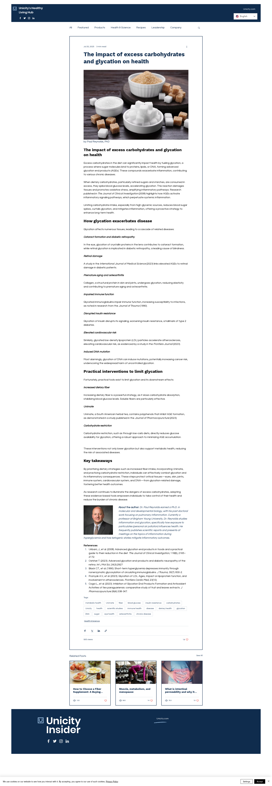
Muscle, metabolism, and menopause (134, 690)
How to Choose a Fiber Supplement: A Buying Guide (87, 690)
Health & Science (121, 27)
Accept (260, 781)
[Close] (268, 781)
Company (175, 27)
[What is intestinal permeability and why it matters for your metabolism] (182, 672)
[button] (199, 27)
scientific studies (115, 608)
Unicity (88, 608)
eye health (109, 614)
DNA (87, 614)
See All (199, 656)
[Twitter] (24, 18)
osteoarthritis (125, 614)
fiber (121, 603)
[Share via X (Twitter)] (92, 630)
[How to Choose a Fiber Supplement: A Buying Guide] (90, 672)
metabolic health (93, 603)
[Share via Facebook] (85, 630)
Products (99, 27)
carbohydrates (173, 603)
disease (150, 608)
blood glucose (134, 603)
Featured (83, 27)
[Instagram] (29, 18)
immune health (135, 608)
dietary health (165, 608)
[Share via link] (105, 630)
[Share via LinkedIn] (98, 630)
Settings (246, 781)
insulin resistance (153, 603)
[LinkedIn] (33, 18)
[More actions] (186, 46)
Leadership (158, 27)
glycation (181, 608)
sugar (97, 614)
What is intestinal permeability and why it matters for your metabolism (180, 690)
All (70, 27)
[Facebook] (20, 18)
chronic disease (143, 614)
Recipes (141, 27)
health (99, 608)
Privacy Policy (112, 781)
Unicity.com (163, 718)
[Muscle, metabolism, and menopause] (136, 672)
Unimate (110, 603)
